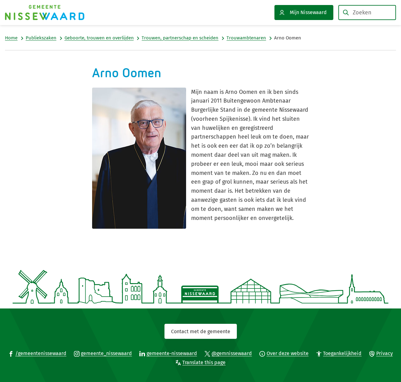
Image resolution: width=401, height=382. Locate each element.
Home (11, 38)
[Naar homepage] (44, 12)
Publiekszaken (41, 38)
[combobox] (367, 12)
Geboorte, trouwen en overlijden (99, 38)
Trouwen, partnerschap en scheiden (180, 38)
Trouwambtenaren (246, 38)
